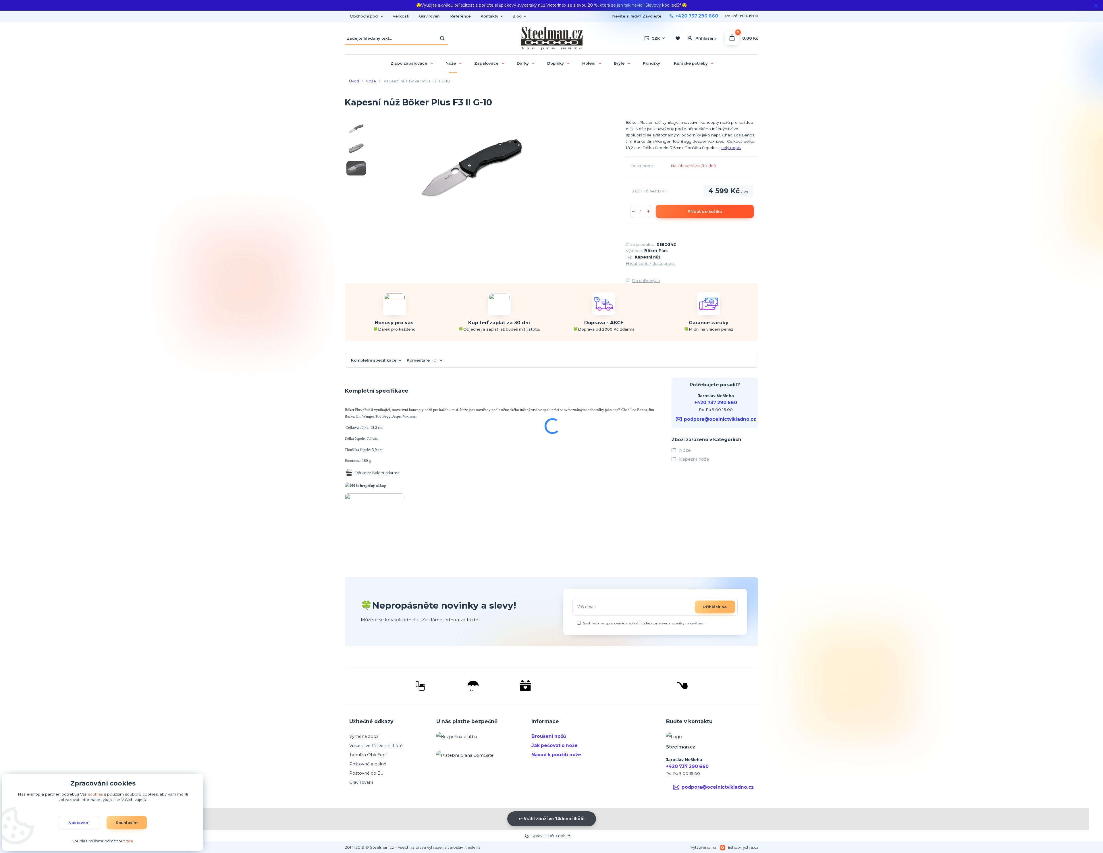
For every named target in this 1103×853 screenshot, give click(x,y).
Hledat (442, 38)
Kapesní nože (694, 459)
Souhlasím (127, 822)
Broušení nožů (548, 736)
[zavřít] (1095, 6)
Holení (588, 63)
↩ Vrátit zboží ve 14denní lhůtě (552, 818)
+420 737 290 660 (697, 16)
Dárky (523, 63)
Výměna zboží (364, 736)
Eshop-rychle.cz (743, 847)
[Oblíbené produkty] (677, 38)
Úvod (354, 81)
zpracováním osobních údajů (628, 623)
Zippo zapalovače (409, 63)
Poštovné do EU (366, 773)
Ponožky (651, 63)
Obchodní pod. (364, 16)
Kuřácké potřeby (691, 63)
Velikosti (401, 16)
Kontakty (489, 16)
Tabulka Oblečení (368, 754)
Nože (451, 63)
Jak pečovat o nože (554, 745)
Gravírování (429, 16)
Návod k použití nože (556, 754)
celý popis (731, 147)
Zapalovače (486, 63)
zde (129, 841)
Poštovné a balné (367, 764)
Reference (460, 16)
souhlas (95, 794)
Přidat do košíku (705, 211)
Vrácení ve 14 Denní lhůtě (376, 745)
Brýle (619, 63)
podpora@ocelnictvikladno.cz (720, 419)
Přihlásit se (715, 607)
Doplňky (555, 63)
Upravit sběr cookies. (551, 835)
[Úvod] (551, 38)
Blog (517, 16)
